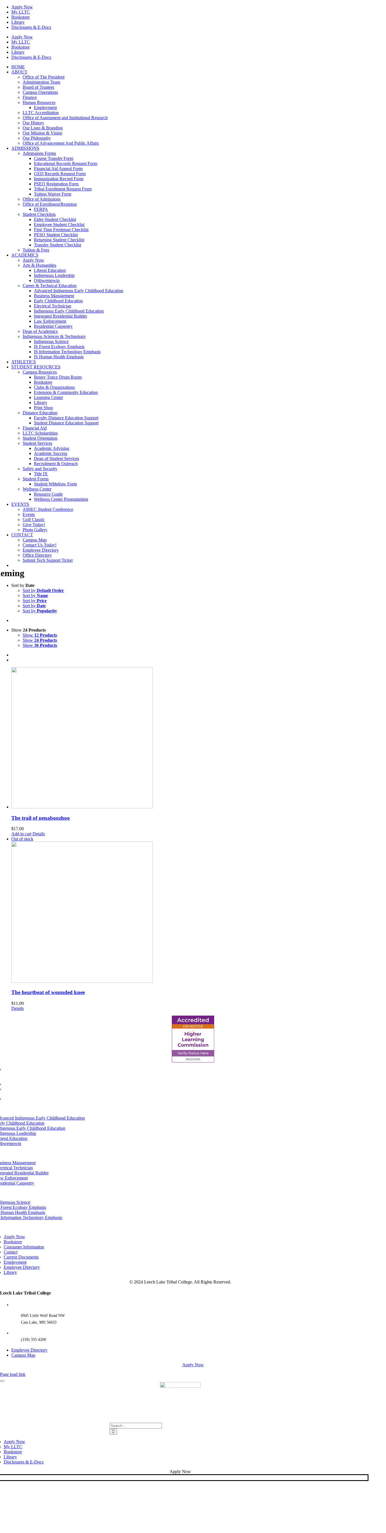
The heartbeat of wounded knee (48, 992)
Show (40, 635)
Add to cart (21, 833)
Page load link (12, 1374)
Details (38, 833)
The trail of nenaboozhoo (40, 818)
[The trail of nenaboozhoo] (198, 738)
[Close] (2, 1381)
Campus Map (23, 1355)
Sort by (43, 590)
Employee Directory (29, 1350)
